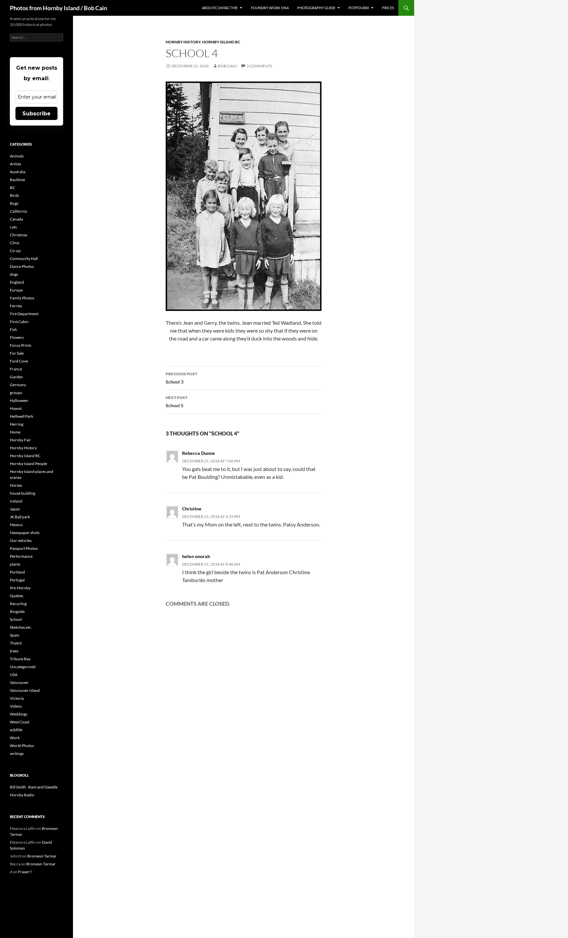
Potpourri (358, 8)
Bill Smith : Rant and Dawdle (34, 787)
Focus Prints (20, 345)
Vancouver (19, 682)
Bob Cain (227, 65)
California (18, 211)
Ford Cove (19, 361)
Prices (388, 8)
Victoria (17, 698)
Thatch (16, 643)
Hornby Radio (22, 794)
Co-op (15, 250)
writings (17, 753)
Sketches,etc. (21, 627)
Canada (16, 219)
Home (15, 432)
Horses (16, 485)
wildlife (16, 729)
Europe (16, 290)
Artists (15, 163)
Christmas (18, 234)
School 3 (181, 378)
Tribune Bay (20, 658)
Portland (17, 572)
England (17, 282)
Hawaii (16, 408)
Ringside (17, 611)
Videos (16, 706)
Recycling (18, 603)
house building (22, 493)
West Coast (19, 721)
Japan (15, 508)
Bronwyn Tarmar (42, 856)
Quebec (17, 595)
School (16, 619)
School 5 (176, 401)
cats (13, 226)
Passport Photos (24, 548)
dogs (14, 274)
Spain (14, 635)
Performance (21, 556)
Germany (18, 384)
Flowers (17, 337)
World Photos (22, 745)
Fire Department (24, 313)
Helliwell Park (21, 416)
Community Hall (24, 258)
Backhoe (17, 179)
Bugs (14, 203)
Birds (14, 195)
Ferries (16, 305)
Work (15, 737)
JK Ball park (20, 516)
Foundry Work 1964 (270, 8)
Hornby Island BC (221, 41)
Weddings (18, 714)
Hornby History (183, 41)
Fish (13, 329)
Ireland (16, 501)
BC (12, 187)
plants (15, 564)
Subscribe (36, 113)
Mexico (16, 524)
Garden (16, 376)
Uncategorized (23, 666)
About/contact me (220, 8)
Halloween (19, 400)
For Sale (17, 353)
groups (16, 392)
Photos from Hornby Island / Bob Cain (58, 8)
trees (14, 650)
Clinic (15, 242)
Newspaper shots (24, 532)
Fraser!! (25, 871)
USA (13, 674)
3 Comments (259, 65)
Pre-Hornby (20, 587)
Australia (17, 171)
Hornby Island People (28, 463)
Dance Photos (22, 266)
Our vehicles (21, 540)
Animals (17, 155)
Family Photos (22, 297)
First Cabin (19, 321)
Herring (16, 424)
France (16, 368)
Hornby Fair (20, 439)
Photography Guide (316, 8)
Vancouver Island (25, 690)
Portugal (17, 579)
